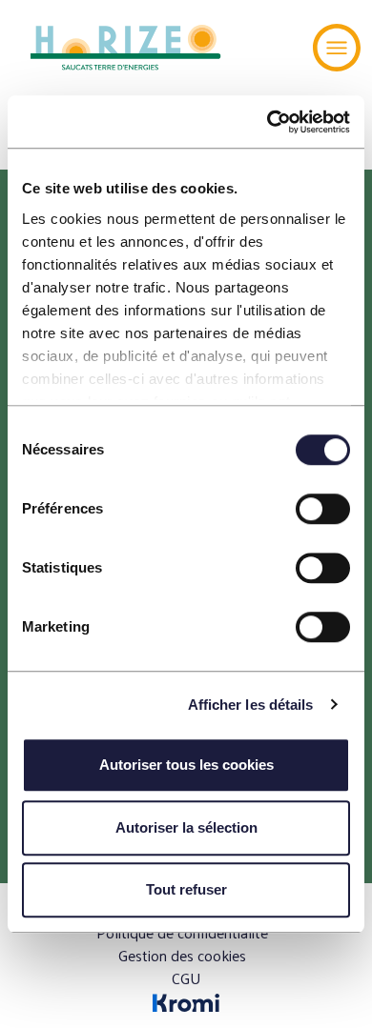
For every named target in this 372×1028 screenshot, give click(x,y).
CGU (186, 978)
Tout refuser (186, 889)
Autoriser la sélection (186, 827)
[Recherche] (277, 47)
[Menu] (337, 47)
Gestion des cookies (182, 955)
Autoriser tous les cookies (186, 764)
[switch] (323, 509)
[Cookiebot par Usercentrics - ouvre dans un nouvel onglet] (267, 122)
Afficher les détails (251, 704)
